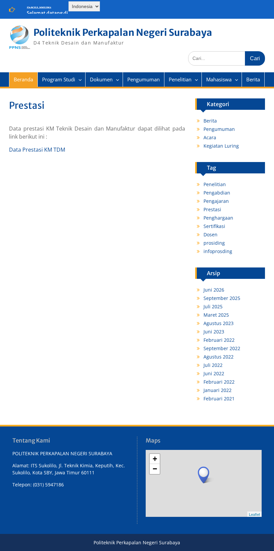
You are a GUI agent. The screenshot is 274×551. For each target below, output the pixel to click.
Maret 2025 (216, 315)
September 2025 (221, 298)
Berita (253, 79)
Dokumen (101, 79)
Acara (209, 137)
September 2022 (221, 348)
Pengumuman (143, 79)
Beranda (23, 79)
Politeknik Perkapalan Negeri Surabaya (122, 32)
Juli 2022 (213, 365)
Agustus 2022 (218, 356)
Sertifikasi (214, 226)
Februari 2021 (219, 398)
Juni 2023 (213, 331)
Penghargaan (218, 218)
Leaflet (254, 514)
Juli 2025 (213, 306)
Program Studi (58, 79)
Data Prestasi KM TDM (37, 149)
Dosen (210, 234)
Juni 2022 (213, 373)
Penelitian (180, 79)
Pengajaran (216, 201)
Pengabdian (216, 192)
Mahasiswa (219, 79)
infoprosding (217, 251)
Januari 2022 (217, 390)
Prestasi (212, 209)
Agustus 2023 (218, 323)
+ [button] (155, 459)
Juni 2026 (213, 290)
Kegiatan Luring (221, 146)
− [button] (155, 469)
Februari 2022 (219, 340)
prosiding (214, 243)
